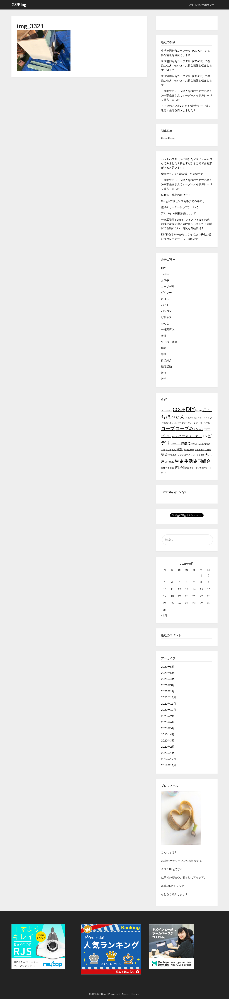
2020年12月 (168, 697)
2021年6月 (167, 666)
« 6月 (164, 615)
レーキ (174, 443)
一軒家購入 (167, 329)
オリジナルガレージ (187, 423)
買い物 (179, 467)
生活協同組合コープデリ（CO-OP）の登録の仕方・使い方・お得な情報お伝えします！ (186, 80)
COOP (179, 409)
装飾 (172, 468)
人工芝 (201, 443)
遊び (163, 372)
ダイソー (166, 292)
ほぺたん (175, 416)
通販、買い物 (195, 468)
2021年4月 (167, 678)
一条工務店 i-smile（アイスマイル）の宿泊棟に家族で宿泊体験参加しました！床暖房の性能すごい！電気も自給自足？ (186, 224)
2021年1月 (167, 691)
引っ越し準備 (169, 341)
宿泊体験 (190, 449)
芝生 (167, 468)
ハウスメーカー (190, 436)
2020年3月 (167, 740)
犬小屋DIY (169, 462)
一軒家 (194, 443)
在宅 (174, 449)
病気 (163, 347)
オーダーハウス (203, 423)
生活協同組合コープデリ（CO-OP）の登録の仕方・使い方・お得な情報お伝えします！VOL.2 (186, 65)
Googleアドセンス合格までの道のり (183, 201)
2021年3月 (167, 685)
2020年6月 (167, 722)
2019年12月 (168, 758)
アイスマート (203, 417)
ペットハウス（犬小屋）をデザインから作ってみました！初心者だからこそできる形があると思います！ (186, 163)
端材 (163, 468)
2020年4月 (167, 734)
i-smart (198, 410)
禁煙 (163, 354)
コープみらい (189, 428)
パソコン (166, 311)
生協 (179, 461)
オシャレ (173, 423)
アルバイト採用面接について (178, 213)
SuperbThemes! (131, 993)
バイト (165, 304)
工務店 (208, 449)
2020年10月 (168, 709)
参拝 (163, 335)
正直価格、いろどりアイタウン (182, 455)
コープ (168, 428)
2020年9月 (167, 715)
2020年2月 (167, 746)
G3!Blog (18, 4)
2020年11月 (168, 703)
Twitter (165, 274)
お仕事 (165, 280)
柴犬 (164, 454)
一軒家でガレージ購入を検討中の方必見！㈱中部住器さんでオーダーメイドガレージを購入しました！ (186, 95)
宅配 (179, 449)
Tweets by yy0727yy (173, 491)
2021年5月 (167, 672)
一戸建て (184, 443)
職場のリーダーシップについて (180, 207)
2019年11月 (168, 765)
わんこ (165, 323)
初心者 (168, 449)
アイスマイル (191, 417)
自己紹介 (166, 360)
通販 (187, 468)
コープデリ (167, 286)
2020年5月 (167, 728)
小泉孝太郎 (199, 449)
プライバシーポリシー (202, 4)
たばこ (165, 298)
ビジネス (166, 317)
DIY (163, 268)
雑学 (163, 378)
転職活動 (166, 366)
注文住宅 (200, 455)
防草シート (207, 468)
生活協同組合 (197, 461)
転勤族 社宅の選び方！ (176, 194)
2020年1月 (167, 752)
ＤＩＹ (164, 472)
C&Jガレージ (166, 410)
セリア (175, 436)
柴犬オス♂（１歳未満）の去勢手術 (182, 173)
